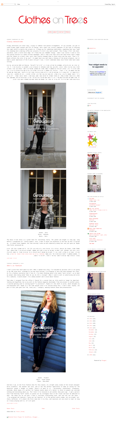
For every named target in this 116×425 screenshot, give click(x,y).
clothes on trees (58, 9)
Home (43, 408)
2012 (91, 323)
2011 (91, 325)
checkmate (92, 230)
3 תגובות (15, 258)
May (90, 343)
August (91, 336)
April (91, 345)
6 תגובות (15, 403)
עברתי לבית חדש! (93, 225)
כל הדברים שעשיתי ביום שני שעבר (98, 210)
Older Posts (76, 408)
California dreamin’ (95, 205)
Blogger (104, 360)
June (90, 341)
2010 (91, 328)
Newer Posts (10, 408)
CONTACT (61, 32)
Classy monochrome (15, 42)
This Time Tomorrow (95, 228)
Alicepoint (92, 203)
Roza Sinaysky (93, 218)
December (92, 330)
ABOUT (55, 32)
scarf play (92, 215)
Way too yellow (94, 208)
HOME (50, 32)
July (90, 338)
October (91, 334)
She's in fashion (14, 266)
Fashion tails (93, 223)
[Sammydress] (92, 48)
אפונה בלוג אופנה (94, 233)
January (91, 352)
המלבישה (91, 198)
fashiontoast (93, 213)
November (92, 332)
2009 (91, 355)
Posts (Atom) (20, 411)
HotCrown (91, 220)
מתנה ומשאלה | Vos (94, 200)
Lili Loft (92, 238)
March (91, 347)
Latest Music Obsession (95, 240)
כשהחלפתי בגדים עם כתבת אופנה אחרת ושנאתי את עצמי (27, 254)
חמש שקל (91, 243)
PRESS (68, 32)
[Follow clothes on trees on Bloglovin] (95, 93)
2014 (91, 318)
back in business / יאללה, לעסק (98, 235)
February (92, 350)
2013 (91, 321)
